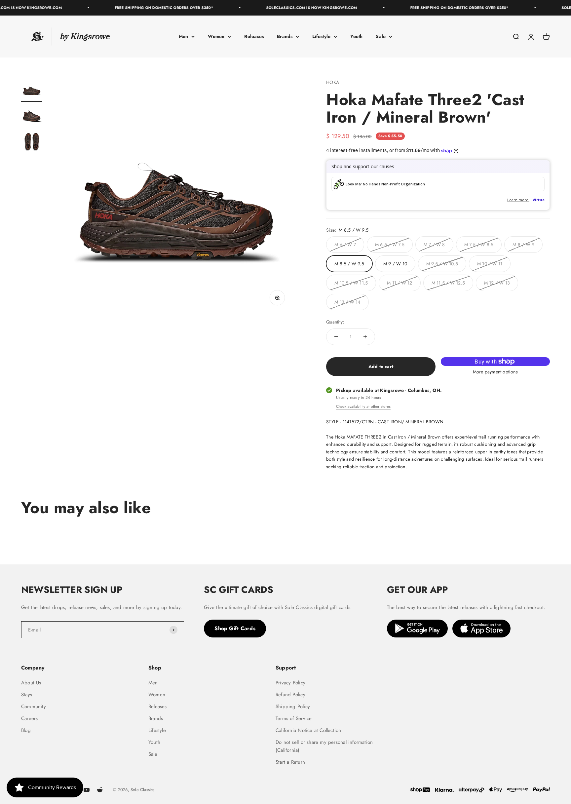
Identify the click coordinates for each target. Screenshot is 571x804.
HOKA (332, 82)
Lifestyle (321, 36)
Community (33, 706)
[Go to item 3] (31, 143)
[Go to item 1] (31, 90)
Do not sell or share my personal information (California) (324, 746)
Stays (26, 694)
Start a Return (290, 762)
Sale (381, 36)
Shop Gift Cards (234, 628)
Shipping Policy (293, 706)
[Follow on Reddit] (99, 789)
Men (183, 36)
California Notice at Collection (308, 730)
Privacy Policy (290, 682)
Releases (254, 36)
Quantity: (335, 322)
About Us (31, 682)
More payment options (495, 371)
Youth (356, 36)
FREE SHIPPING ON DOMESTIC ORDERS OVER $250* (156, 7)
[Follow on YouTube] (86, 789)
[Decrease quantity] (336, 337)
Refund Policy (290, 694)
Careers (29, 718)
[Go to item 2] (31, 116)
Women (216, 36)
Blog (26, 730)
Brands (284, 36)
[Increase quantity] (365, 337)
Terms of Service (294, 718)
